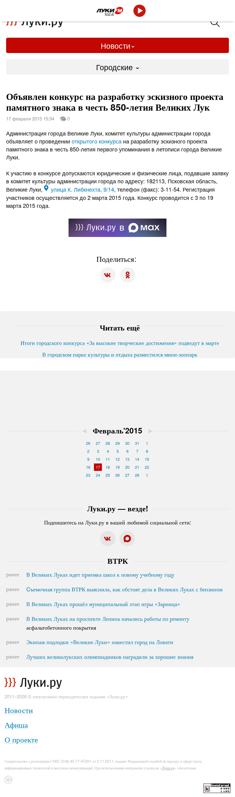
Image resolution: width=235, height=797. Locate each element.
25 (108, 475)
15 (147, 459)
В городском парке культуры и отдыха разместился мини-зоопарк (119, 354)
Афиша (16, 724)
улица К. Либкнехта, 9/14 (82, 189)
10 (98, 459)
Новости (115, 45)
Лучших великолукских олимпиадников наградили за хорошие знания (109, 656)
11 (108, 459)
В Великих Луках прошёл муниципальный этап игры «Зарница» (103, 604)
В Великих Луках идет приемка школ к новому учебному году (100, 574)
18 (108, 467)
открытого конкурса (96, 141)
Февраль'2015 (117, 430)
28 (108, 443)
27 (98, 443)
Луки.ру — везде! (117, 508)
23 (88, 475)
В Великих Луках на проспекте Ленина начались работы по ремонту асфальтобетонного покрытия (107, 623)
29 (117, 443)
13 (127, 459)
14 (137, 459)
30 (127, 443)
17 (98, 467)
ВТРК (117, 560)
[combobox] (117, 66)
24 (98, 475)
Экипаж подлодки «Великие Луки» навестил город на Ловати (99, 642)
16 (88, 467)
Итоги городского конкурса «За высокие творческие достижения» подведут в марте (120, 342)
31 (137, 443)
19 (117, 467)
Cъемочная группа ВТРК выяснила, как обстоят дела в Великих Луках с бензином (124, 589)
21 (137, 467)
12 (117, 459)
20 (127, 467)
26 (88, 443)
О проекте (21, 739)
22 (147, 467)
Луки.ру (168, 767)
